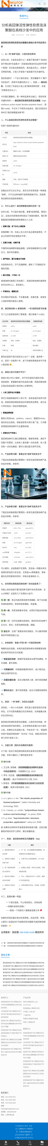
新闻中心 (24, 16)
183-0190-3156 (26, 932)
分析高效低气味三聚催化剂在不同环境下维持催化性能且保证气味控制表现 (11, 1014)
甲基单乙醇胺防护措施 (30, 1019)
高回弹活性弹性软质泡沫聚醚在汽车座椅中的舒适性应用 (25, 943)
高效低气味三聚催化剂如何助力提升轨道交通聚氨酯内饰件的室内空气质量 (11, 1024)
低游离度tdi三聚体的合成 (31, 1008)
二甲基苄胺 (27, 1015)
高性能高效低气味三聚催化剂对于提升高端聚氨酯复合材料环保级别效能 (11, 1005)
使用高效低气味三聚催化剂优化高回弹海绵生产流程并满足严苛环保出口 (11, 1033)
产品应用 (27, 998)
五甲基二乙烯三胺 (29, 1012)
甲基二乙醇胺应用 (29, 1022)
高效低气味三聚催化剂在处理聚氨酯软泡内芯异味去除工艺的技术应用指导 (11, 1042)
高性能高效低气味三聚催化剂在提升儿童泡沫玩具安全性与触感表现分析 (11, 1052)
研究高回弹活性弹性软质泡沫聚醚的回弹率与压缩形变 (25, 946)
